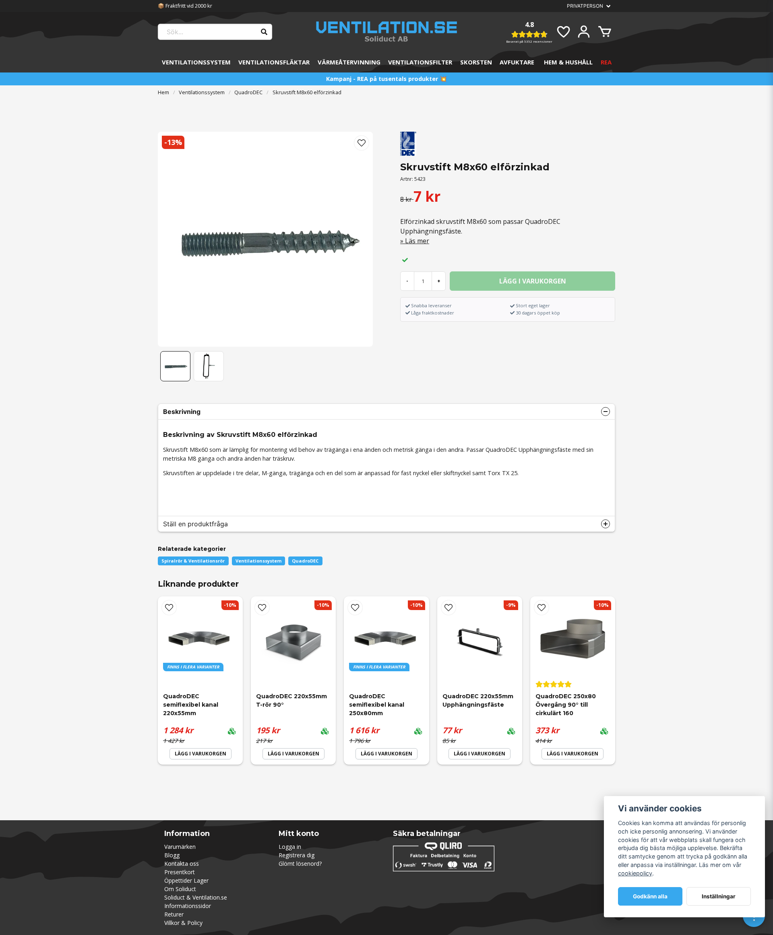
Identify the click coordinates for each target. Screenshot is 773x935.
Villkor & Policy (183, 923)
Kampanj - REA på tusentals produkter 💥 (386, 79)
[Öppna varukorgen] (604, 32)
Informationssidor (187, 906)
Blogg (172, 855)
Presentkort (179, 872)
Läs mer (417, 240)
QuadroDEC (248, 92)
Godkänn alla (650, 896)
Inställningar (719, 896)
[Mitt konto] (583, 32)
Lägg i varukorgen (293, 753)
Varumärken (180, 846)
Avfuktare (517, 62)
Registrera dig (296, 855)
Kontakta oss (181, 863)
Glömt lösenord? (300, 863)
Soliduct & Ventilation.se (195, 897)
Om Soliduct (180, 889)
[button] (361, 143)
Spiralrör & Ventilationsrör (193, 561)
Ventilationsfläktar (274, 62)
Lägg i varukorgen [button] (200, 753)
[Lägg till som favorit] (562, 32)
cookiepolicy (635, 873)
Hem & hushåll (568, 62)
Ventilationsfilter (420, 62)
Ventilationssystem (196, 62)
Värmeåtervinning (349, 62)
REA (606, 62)
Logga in (290, 846)
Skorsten (476, 62)
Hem (163, 92)
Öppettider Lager (186, 880)
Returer (174, 914)
